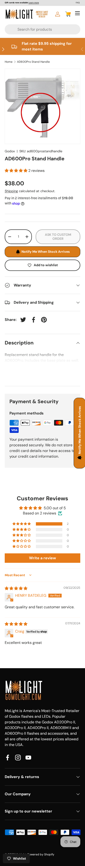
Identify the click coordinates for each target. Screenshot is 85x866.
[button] (68, 14)
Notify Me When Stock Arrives (45, 251)
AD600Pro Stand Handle (33, 61)
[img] (16, 588)
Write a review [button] (42, 557)
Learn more (34, 2)
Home (9, 61)
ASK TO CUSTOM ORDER (58, 236)
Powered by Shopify (40, 854)
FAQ (78, 2)
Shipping (11, 191)
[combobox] (35, 29)
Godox (10, 151)
